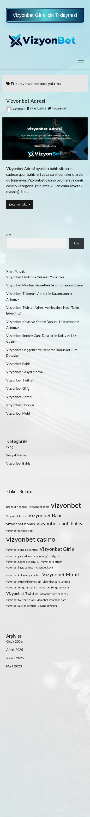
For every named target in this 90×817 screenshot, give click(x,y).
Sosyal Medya (16, 455)
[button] (45, 15)
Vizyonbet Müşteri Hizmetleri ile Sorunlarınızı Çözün (44, 285)
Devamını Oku (21, 205)
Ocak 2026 (14, 641)
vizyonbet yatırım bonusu (21, 605)
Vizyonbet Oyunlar (20, 405)
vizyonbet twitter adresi (54, 593)
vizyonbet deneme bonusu (22, 549)
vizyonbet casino (30, 539)
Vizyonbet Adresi (25, 101)
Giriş (9, 447)
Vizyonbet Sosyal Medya (24, 372)
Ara (9, 235)
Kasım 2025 (15, 658)
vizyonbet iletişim (51, 561)
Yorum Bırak (59, 108)
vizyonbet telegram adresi (21, 587)
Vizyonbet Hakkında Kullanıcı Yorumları (35, 277)
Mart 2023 (14, 666)
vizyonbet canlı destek (19, 530)
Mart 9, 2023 (38, 108)
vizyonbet (18, 108)
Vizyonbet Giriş (17, 388)
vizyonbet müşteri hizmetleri (23, 581)
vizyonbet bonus (20, 523)
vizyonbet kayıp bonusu (20, 567)
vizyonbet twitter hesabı (20, 599)
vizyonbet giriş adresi (19, 556)
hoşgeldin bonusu (17, 506)
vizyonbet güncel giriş (47, 556)
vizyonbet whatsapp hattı (51, 599)
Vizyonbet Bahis (18, 364)
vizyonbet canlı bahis (59, 523)
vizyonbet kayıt (44, 567)
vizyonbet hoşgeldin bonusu (22, 561)
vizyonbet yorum (47, 605)
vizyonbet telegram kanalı (54, 587)
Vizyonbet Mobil (18, 413)
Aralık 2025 (14, 650)
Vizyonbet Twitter (20, 380)
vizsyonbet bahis (39, 506)
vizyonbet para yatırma (56, 581)
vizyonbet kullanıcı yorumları (23, 575)
